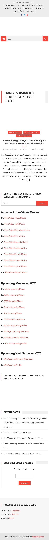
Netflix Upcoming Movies (14, 295)
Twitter (15, 514)
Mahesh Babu (23, 5)
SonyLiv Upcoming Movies (14, 307)
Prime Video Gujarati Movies (15, 266)
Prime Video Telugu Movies (15, 217)
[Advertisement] (24, 64)
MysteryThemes (38, 536)
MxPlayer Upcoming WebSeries (16, 331)
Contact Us (31, 11)
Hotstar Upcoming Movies (14, 289)
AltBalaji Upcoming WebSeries (16, 337)
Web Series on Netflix (13, 365)
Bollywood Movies (12, 8)
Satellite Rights (23, 136)
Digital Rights (14, 132)
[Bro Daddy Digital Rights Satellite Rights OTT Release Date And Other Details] (24, 117)
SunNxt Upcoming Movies (14, 319)
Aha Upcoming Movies (13, 313)
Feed (11, 517)
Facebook (16, 510)
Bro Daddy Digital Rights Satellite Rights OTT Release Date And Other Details (24, 142)
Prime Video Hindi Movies (14, 235)
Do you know (10, 5)
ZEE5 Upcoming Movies (13, 301)
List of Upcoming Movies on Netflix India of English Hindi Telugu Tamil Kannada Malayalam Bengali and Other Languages (25, 422)
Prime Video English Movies (16, 272)
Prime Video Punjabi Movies (15, 248)
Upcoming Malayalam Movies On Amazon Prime (22, 453)
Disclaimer (40, 8)
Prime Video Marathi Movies (15, 254)
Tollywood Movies (37, 5)
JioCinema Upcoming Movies (15, 325)
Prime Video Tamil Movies (14, 223)
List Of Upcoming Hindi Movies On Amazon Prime (23, 438)
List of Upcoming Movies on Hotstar (17, 432)
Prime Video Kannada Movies (16, 242)
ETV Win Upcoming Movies (16, 343)
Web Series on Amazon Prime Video (18, 359)
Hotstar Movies (27, 8)
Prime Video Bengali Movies (15, 260)
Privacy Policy (19, 11)
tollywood (26, 149)
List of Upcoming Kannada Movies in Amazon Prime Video (24, 445)
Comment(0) (39, 149)
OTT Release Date (32, 132)
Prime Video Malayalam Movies (17, 229)
